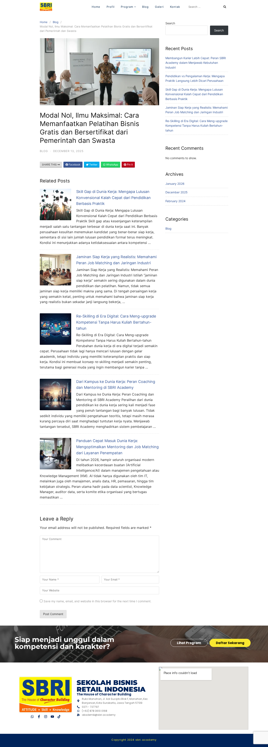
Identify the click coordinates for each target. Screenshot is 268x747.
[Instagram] (45, 716)
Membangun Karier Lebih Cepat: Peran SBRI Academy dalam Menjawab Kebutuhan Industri (195, 62)
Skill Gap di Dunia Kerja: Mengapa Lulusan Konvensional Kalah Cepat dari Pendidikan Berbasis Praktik (113, 197)
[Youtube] (52, 716)
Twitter (93, 164)
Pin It (129, 164)
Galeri (159, 6)
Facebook (74, 164)
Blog (145, 6)
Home (96, 6)
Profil (111, 6)
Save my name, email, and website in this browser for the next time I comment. (97, 601)
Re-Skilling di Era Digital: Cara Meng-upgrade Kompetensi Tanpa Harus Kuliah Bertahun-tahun (116, 322)
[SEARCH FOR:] (207, 7)
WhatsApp (112, 164)
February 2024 (175, 201)
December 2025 (176, 192)
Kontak (175, 6)
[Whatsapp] (32, 716)
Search (170, 23)
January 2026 (174, 183)
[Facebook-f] (39, 716)
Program (127, 6)
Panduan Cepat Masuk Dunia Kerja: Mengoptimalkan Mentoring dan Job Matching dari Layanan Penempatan (117, 447)
